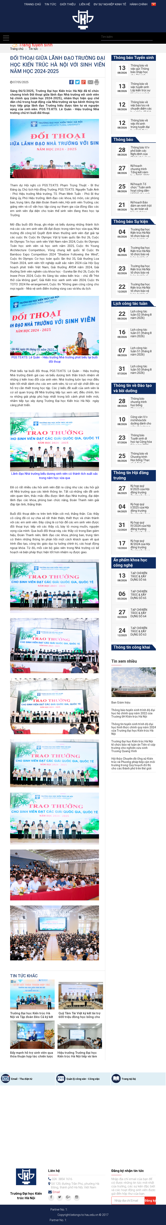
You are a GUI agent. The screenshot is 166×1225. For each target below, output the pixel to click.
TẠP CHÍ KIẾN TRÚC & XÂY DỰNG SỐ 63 (139, 631)
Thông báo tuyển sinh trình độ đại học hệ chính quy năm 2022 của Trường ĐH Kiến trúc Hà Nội (133, 713)
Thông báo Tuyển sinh (133, 57)
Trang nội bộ (129, 1079)
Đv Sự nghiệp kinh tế (110, 4)
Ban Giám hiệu (120, 702)
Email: (56, 1192)
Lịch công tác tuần (130, 303)
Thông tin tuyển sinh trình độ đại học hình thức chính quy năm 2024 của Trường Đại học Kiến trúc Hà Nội (133, 728)
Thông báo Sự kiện (130, 221)
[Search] (149, 36)
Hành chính (138, 4)
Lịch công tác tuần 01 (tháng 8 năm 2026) (141, 333)
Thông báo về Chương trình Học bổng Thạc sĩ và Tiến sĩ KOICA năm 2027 (140, 461)
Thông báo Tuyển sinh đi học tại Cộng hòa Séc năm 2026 (141, 440)
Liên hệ (84, 4)
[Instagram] (77, 1198)
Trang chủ (32, 4)
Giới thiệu (68, 4)
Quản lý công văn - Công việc (83, 1079)
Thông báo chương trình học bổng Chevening (139, 403)
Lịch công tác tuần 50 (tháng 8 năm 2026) (141, 369)
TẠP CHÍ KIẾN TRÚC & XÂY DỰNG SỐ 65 (139, 595)
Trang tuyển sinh (35, 44)
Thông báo (123, 139)
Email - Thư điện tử (21, 1079)
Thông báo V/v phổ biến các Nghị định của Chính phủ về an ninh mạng (141, 154)
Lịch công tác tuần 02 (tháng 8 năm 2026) (141, 315)
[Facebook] (51, 1198)
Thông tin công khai (131, 647)
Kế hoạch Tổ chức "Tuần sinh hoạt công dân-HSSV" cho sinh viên (141, 190)
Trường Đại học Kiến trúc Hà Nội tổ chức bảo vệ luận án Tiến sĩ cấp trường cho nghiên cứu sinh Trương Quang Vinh (133, 746)
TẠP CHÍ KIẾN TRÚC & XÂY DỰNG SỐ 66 (139, 576)
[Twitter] (60, 1198)
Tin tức (50, 4)
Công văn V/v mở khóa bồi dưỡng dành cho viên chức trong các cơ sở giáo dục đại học (141, 425)
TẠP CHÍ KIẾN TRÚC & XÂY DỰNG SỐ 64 (139, 613)
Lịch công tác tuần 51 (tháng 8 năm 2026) (141, 351)
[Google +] (68, 1198)
